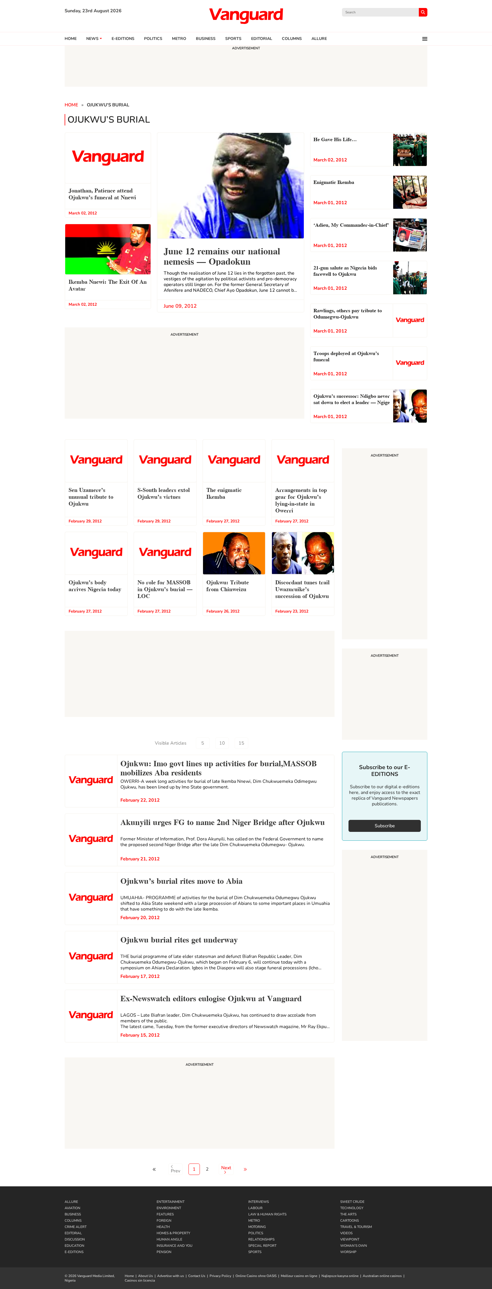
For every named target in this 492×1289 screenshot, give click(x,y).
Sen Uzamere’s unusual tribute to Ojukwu (91, 496)
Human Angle (169, 1239)
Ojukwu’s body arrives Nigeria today (95, 585)
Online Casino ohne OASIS (255, 1276)
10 (222, 743)
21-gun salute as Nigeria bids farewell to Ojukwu (345, 270)
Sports (233, 38)
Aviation (72, 1208)
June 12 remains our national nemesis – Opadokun (222, 255)
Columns (292, 38)
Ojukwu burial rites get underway (179, 939)
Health (163, 1227)
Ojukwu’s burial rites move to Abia (181, 880)
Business (206, 38)
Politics (153, 38)
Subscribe (385, 826)
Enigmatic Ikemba (333, 181)
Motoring (257, 1227)
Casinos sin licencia (140, 1280)
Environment (169, 1208)
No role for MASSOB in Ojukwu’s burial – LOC (165, 588)
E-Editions (74, 1252)
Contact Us (196, 1276)
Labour (255, 1208)
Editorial (261, 38)
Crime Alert (76, 1227)
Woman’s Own (353, 1245)
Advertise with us (170, 1276)
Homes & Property (173, 1233)
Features (165, 1214)
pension (164, 1252)
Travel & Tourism (356, 1227)
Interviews (258, 1201)
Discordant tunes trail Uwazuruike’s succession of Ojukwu (302, 588)
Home (71, 38)
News (92, 38)
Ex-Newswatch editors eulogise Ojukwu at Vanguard (211, 998)
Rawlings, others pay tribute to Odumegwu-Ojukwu (347, 313)
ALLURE (319, 38)
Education (74, 1245)
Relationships (261, 1239)
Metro (179, 38)
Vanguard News (246, 16)
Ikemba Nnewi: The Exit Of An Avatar (108, 284)
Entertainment (170, 1201)
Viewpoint (349, 1239)
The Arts (348, 1214)
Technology (351, 1208)
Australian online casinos (382, 1276)
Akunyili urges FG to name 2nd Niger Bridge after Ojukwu (222, 821)
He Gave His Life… (335, 138)
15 (241, 743)
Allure (71, 1201)
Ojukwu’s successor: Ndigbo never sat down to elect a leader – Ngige (351, 398)
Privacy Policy (220, 1276)
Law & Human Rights (267, 1214)
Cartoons (349, 1220)
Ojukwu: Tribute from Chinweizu (227, 585)
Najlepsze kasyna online (339, 1276)
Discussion (75, 1239)
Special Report (262, 1245)
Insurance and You (174, 1245)
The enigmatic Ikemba (224, 493)
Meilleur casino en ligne (299, 1276)
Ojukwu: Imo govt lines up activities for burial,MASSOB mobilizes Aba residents (218, 767)
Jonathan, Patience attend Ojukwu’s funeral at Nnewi (102, 193)
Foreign (164, 1220)
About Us (145, 1276)
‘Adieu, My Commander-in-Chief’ (351, 224)
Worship (348, 1252)
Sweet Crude (352, 1201)
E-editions (123, 38)
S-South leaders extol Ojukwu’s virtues (164, 493)
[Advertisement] (199, 1104)
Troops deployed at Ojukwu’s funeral (346, 355)
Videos (346, 1233)
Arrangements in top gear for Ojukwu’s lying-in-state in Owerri (301, 499)
